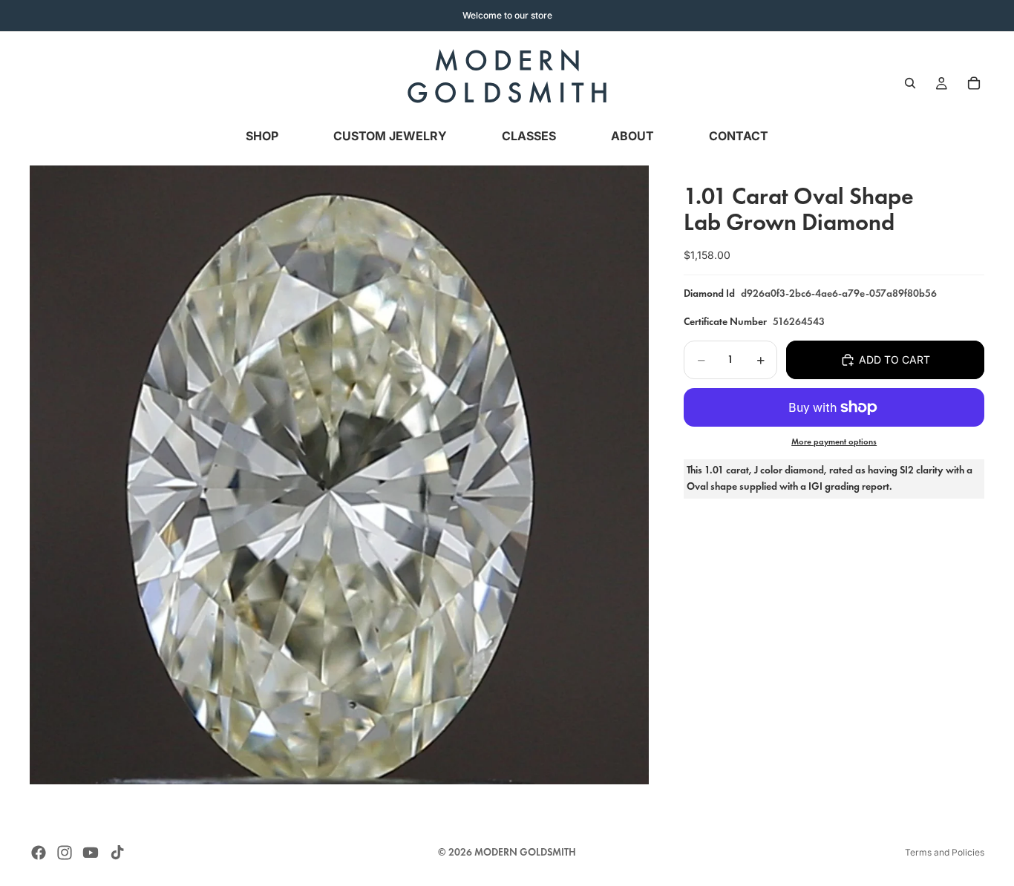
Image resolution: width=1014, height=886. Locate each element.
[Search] (910, 83)
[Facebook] (39, 853)
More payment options (834, 441)
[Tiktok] (117, 853)
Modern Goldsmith (525, 852)
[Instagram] (64, 853)
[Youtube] (90, 853)
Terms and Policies (944, 852)
